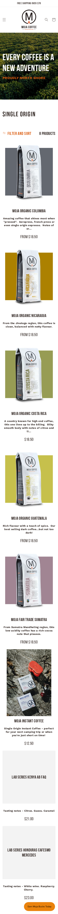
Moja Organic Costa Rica (28, 413)
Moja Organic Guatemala (29, 518)
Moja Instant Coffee (29, 721)
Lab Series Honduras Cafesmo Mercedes (29, 852)
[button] (4, 19)
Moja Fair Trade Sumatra (29, 619)
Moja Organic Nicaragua (29, 315)
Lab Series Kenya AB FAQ (29, 777)
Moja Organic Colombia (29, 211)
